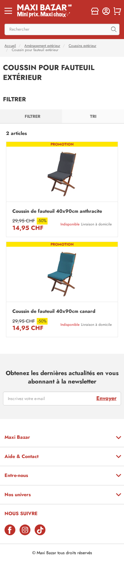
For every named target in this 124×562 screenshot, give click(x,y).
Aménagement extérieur (42, 45)
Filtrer (32, 116)
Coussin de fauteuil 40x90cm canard (53, 311)
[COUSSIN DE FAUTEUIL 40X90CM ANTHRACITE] (62, 173)
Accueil (10, 45)
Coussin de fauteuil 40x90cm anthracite (57, 211)
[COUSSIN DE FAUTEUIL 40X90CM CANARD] (62, 273)
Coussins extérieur (82, 45)
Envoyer (106, 398)
